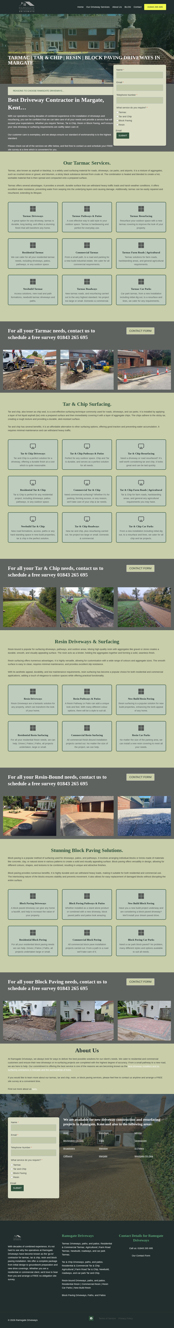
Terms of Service (107, 1318)
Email (120, 82)
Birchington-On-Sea (73, 1141)
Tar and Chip (125, 116)
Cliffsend (67, 1156)
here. (34, 1089)
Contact (138, 7)
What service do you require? (132, 107)
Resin (122, 124)
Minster (138, 1133)
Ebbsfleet (104, 1133)
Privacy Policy (125, 1318)
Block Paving (125, 120)
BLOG (128, 7)
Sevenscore (141, 1141)
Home (80, 7)
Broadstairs (69, 1148)
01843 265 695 (155, 7)
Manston (103, 1148)
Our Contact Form (141, 1255)
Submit (122, 135)
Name (120, 70)
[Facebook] (91, 1318)
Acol (65, 1133)
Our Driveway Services (98, 7)
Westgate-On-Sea (144, 1156)
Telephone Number (126, 95)
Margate (103, 1156)
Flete (101, 1141)
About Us (117, 7)
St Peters (139, 1148)
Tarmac (122, 112)
